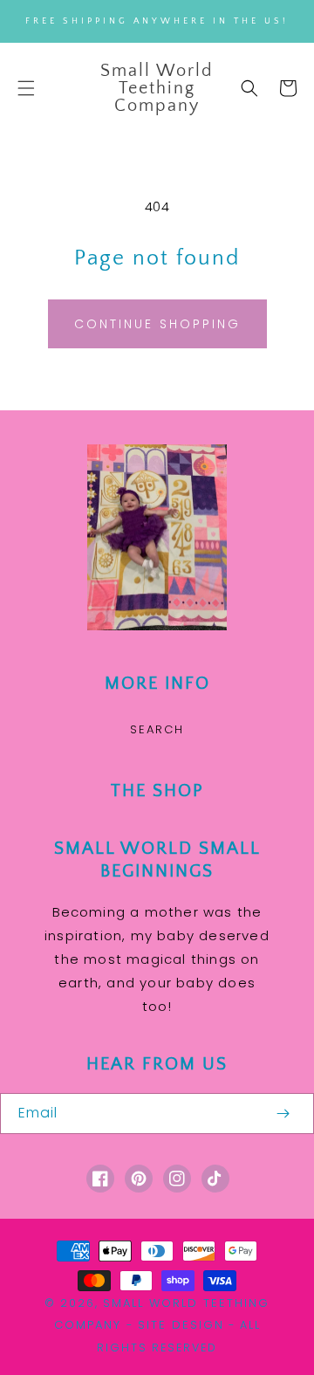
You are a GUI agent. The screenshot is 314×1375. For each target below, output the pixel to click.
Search (157, 729)
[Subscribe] (282, 1113)
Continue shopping (157, 324)
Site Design (181, 1325)
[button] (26, 88)
